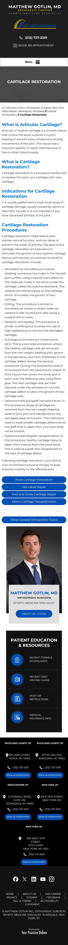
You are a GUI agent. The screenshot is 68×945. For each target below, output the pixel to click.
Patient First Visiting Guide (39, 678)
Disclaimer (53, 893)
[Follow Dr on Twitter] (25, 882)
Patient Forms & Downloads (41, 659)
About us (29, 893)
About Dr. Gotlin (34, 613)
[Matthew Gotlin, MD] (35, 11)
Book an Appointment (36, 45)
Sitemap (31, 897)
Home (10, 893)
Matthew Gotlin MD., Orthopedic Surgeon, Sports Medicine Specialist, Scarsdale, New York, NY (34, 915)
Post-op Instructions (39, 697)
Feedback (53, 897)
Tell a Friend (22, 900)
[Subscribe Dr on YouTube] (42, 882)
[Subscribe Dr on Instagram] (51, 882)
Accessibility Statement (42, 902)
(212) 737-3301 (36, 38)
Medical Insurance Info (40, 716)
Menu (28, 61)
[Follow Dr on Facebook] (17, 882)
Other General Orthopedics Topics (34, 520)
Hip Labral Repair (34, 487)
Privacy (11, 897)
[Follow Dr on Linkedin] (34, 882)
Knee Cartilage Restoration (34, 479)
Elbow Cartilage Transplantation (34, 501)
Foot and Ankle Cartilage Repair (34, 494)
